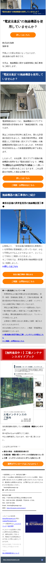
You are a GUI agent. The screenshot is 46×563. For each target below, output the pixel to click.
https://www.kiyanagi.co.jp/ (11, 559)
